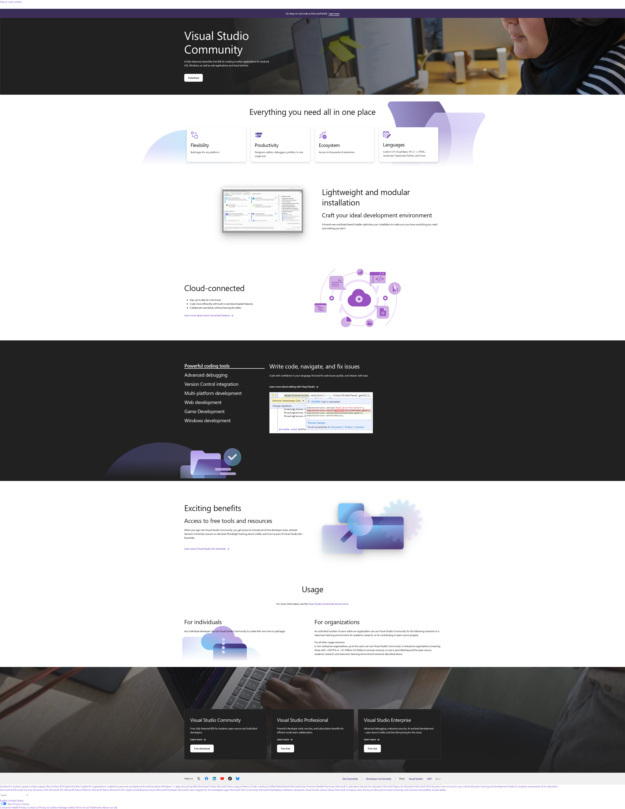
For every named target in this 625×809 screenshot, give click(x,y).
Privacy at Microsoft (373, 789)
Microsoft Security (22, 789)
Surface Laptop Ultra (40, 786)
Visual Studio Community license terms (328, 603)
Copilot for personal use (119, 786)
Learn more (334, 13)
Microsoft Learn (186, 789)
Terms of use (82, 807)
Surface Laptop (20, 786)
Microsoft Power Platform (77, 789)
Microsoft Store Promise (302, 786)
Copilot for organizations (93, 786)
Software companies (293, 789)
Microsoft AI (6, 789)
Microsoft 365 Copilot (121, 789)
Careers (323, 789)
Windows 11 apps (171, 786)
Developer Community (378, 778)
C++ (438, 778)
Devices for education (371, 786)
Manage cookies (66, 807)
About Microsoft (336, 789)
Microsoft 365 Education (428, 786)
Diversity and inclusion (406, 789)
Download (193, 77)
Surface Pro (6, 786)
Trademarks (96, 807)
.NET (429, 778)
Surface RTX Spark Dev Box (65, 786)
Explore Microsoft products (147, 786)
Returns (246, 786)
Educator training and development (489, 786)
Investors (389, 789)
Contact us (32, 807)
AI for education (549, 786)
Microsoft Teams (100, 789)
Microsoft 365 (56, 789)
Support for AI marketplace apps (212, 789)
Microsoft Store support (229, 786)
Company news (354, 789)
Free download (202, 748)
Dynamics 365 (40, 789)
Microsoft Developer (167, 789)
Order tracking (258, 786)
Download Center (207, 786)
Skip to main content (11, 1)
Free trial (285, 748)
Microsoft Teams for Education (398, 786)
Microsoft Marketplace (270, 789)
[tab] (224, 366)
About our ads (110, 807)
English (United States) (12, 800)
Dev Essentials (350, 778)
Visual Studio (416, 778)
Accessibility (425, 789)
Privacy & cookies (48, 807)
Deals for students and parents (524, 786)
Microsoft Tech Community (244, 789)
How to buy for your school (455, 786)
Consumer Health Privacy (13, 807)
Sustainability (439, 789)
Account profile (189, 786)
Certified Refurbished (278, 786)
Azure (152, 789)
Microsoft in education (347, 786)
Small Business (141, 789)
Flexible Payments (325, 786)
